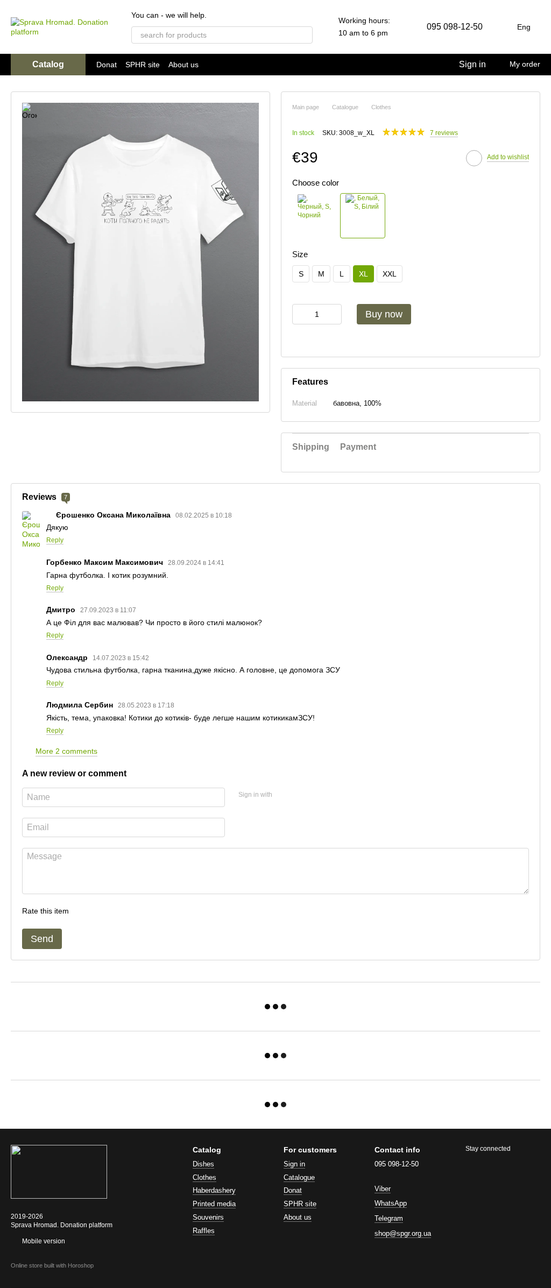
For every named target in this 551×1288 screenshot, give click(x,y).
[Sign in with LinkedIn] (318, 795)
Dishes (203, 1164)
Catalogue (299, 1177)
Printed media (214, 1204)
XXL (390, 274)
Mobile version (42, 1241)
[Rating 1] (86, 911)
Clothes (204, 1177)
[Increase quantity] (333, 314)
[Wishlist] (427, 64)
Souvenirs (208, 1217)
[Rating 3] (121, 911)
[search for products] (304, 35)
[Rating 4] (138, 911)
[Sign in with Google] (301, 795)
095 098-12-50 (455, 26)
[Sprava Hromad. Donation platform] (59, 1171)
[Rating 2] (103, 911)
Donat (106, 64)
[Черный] (314, 215)
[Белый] (362, 215)
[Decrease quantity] (300, 314)
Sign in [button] (294, 1164)
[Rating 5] (155, 911)
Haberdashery (214, 1190)
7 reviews (444, 133)
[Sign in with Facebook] (284, 795)
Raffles (204, 1231)
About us (183, 64)
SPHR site (142, 64)
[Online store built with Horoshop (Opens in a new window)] (52, 1275)
